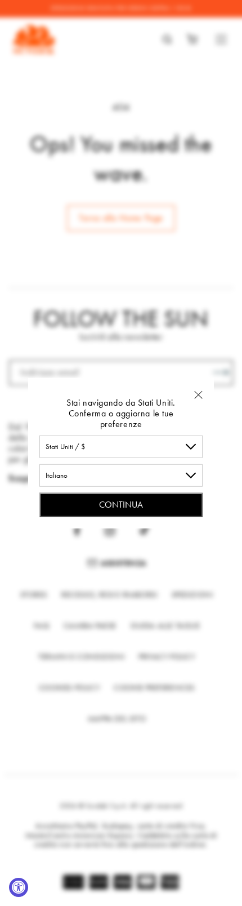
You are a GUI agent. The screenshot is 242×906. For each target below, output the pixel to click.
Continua (121, 504)
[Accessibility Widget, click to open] (18, 887)
